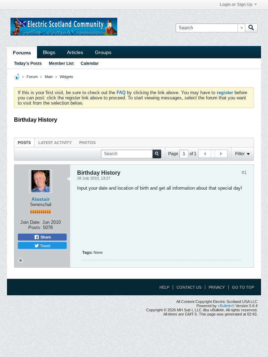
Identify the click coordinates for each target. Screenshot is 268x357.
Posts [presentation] (24, 142)
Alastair (40, 199)
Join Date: (30, 222)
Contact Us (189, 287)
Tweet (44, 245)
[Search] (251, 27)
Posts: (35, 227)
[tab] (24, 142)
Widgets (66, 77)
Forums (22, 52)
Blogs (49, 52)
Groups (103, 52)
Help (164, 287)
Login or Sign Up (236, 4)
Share (45, 237)
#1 (244, 172)
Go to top (243, 287)
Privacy (217, 287)
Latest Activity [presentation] (55, 142)
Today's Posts (28, 63)
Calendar (90, 63)
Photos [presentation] (87, 142)
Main (49, 77)
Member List (61, 63)
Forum (32, 77)
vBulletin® (226, 306)
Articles (75, 52)
